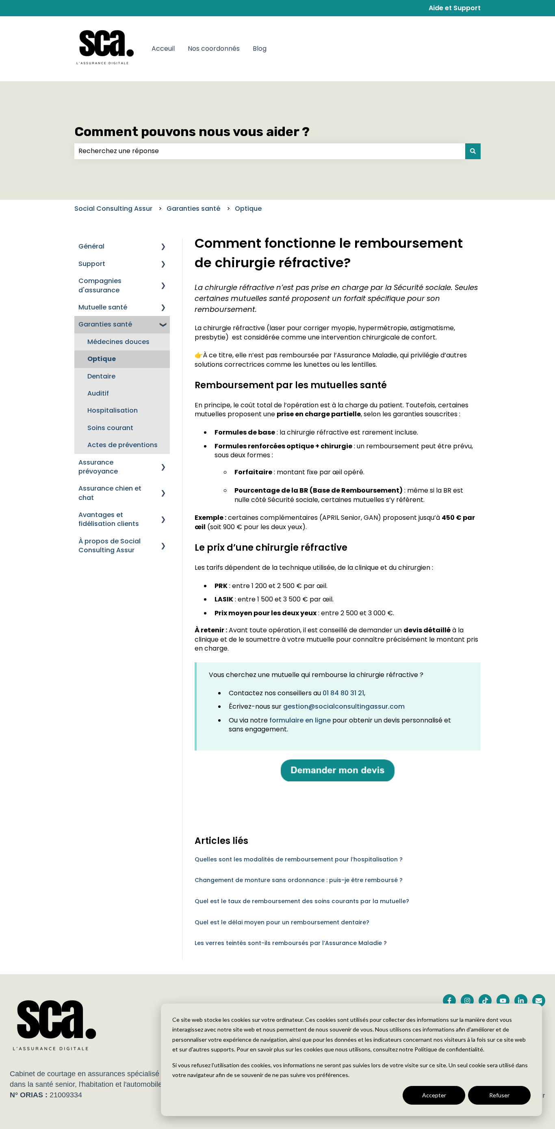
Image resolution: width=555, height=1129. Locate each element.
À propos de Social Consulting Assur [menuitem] (109, 545)
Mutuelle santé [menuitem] (102, 307)
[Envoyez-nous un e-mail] (538, 1000)
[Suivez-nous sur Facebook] (449, 1000)
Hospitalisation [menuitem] (112, 410)
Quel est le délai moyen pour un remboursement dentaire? (282, 922)
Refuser (499, 1095)
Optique (248, 208)
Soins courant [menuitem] (110, 428)
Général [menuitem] (91, 246)
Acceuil (163, 48)
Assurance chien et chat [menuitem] (109, 493)
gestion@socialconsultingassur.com (344, 706)
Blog (260, 48)
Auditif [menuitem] (98, 393)
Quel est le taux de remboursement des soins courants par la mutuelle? (302, 901)
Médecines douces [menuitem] (118, 341)
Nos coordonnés (214, 48)
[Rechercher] (473, 151)
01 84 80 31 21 (343, 693)
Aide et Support (455, 8)
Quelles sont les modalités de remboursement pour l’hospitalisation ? (299, 859)
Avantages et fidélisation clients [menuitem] (108, 519)
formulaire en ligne (300, 720)
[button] (163, 247)
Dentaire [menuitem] (101, 376)
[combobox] (269, 151)
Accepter (434, 1095)
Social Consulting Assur (113, 208)
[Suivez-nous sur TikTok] (485, 1000)
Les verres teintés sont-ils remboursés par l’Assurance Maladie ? (291, 943)
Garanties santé (193, 208)
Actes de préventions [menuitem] (122, 445)
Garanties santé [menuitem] (105, 324)
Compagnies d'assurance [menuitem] (99, 285)
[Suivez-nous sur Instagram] (467, 1000)
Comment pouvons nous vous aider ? (192, 131)
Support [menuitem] (91, 263)
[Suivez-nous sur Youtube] (502, 1000)
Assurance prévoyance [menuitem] (98, 467)
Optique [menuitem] (101, 358)
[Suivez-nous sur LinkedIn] (520, 1000)
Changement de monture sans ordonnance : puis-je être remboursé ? (299, 880)
